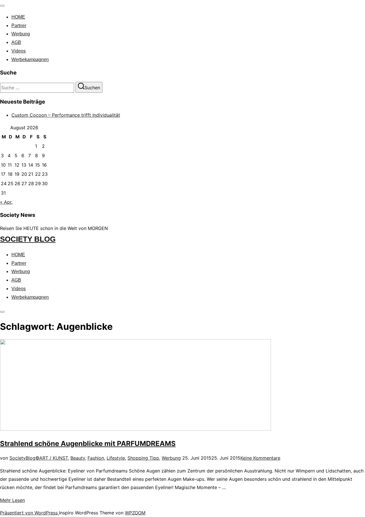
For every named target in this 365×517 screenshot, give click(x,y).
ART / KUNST (53, 458)
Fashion (96, 458)
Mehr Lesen (12, 500)
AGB (16, 42)
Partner (18, 25)
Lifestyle (116, 458)
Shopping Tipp (143, 458)
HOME (18, 17)
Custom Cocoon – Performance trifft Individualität (65, 115)
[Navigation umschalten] (2, 6)
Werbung (20, 33)
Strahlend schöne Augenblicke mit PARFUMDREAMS (88, 443)
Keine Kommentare (260, 458)
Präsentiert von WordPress (29, 513)
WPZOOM (135, 513)
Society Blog (28, 239)
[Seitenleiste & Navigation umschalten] (2, 312)
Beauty (77, 458)
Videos (18, 51)
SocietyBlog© (24, 458)
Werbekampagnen (30, 59)
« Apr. (6, 202)
